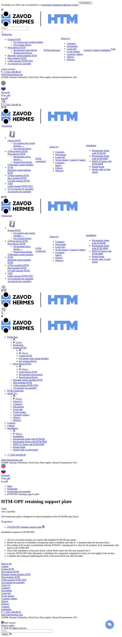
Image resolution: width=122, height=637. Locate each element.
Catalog (96, 50)
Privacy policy (8, 625)
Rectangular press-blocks (25, 50)
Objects (70, 57)
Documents (72, 46)
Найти (5, 634)
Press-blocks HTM (16, 47)
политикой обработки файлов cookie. (59, 5)
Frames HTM (14, 39)
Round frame (98, 166)
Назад (18, 342)
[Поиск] (2, 32)
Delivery (71, 59)
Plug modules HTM (17, 58)
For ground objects (22, 45)
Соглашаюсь (85, 3)
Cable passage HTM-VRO (20, 61)
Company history (75, 54)
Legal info (71, 49)
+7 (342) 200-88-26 (12, 72)
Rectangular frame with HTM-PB (100, 152)
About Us (65, 38)
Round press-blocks (23, 53)
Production (7, 34)
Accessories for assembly (19, 63)
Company (71, 43)
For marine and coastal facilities (28, 42)
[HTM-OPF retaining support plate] (25, 527)
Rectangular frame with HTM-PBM (100, 157)
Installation (105, 50)
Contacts (88, 50)
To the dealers (73, 51)
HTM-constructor (52, 50)
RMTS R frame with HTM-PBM (101, 162)
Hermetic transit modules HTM (22, 55)
